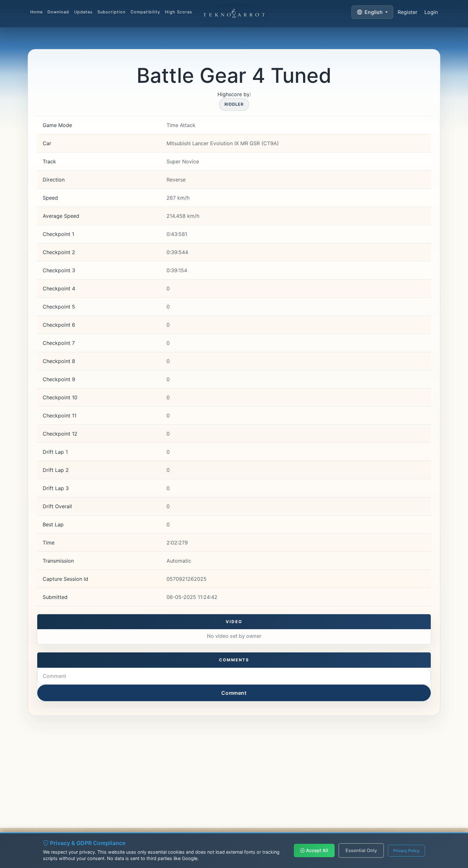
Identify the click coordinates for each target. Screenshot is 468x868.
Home (36, 12)
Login (431, 12)
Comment (233, 693)
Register (407, 12)
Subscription (111, 12)
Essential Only (361, 850)
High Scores (178, 12)
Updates (83, 12)
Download (58, 12)
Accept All (316, 850)
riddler (234, 104)
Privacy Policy (406, 850)
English (373, 12)
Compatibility (145, 12)
